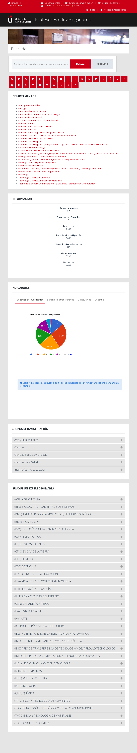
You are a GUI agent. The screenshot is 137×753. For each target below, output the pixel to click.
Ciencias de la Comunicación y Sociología (39, 114)
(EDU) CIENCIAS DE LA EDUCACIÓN (36, 574)
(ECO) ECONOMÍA (25, 566)
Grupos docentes (110, 2)
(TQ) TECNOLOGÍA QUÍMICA (31, 723)
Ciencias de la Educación (30, 117)
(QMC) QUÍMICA (24, 693)
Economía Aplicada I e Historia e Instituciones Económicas (47, 135)
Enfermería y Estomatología (32, 147)
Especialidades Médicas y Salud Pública (38, 150)
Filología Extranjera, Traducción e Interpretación (42, 156)
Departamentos (52, 2)
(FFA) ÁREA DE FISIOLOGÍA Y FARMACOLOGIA (42, 581)
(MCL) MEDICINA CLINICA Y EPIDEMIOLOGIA (42, 663)
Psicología (23, 174)
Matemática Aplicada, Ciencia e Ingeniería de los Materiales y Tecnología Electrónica (60, 168)
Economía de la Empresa (30, 141)
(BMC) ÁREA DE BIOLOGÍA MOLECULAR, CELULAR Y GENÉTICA (53, 514)
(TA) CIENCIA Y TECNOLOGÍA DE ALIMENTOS (42, 700)
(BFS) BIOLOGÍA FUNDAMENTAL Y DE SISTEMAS (44, 507)
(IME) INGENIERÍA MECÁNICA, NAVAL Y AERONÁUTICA (48, 641)
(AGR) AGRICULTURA (27, 499)
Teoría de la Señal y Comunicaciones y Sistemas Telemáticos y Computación (56, 183)
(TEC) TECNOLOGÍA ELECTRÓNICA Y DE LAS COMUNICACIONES (53, 708)
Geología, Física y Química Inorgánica (37, 162)
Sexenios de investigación (30, 299)
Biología (22, 108)
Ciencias (19, 447)
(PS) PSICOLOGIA (25, 686)
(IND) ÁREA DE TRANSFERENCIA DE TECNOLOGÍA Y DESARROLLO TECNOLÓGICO (64, 648)
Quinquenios (84, 299)
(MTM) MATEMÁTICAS (28, 671)
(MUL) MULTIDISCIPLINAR (30, 678)
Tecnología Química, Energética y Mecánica (40, 180)
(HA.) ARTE (20, 618)
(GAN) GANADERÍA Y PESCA (31, 604)
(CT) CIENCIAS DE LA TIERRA (31, 551)
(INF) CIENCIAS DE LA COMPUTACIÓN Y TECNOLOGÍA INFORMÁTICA (57, 656)
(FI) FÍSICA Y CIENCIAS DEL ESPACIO (36, 596)
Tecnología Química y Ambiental (34, 177)
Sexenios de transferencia (60, 299)
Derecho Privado (26, 123)
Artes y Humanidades (29, 105)
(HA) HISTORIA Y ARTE (28, 611)
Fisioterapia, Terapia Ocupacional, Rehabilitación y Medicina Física (51, 159)
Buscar (80, 63)
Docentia (99, 299)
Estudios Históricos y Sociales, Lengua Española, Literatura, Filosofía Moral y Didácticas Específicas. (68, 153)
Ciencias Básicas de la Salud (32, 111)
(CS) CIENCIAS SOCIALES (29, 544)
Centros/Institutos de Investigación (62, 5)
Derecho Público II (27, 129)
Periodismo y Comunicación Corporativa (38, 171)
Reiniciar (102, 63)
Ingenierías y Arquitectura (29, 469)
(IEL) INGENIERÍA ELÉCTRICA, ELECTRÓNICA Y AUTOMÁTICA (51, 633)
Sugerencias (19, 5)
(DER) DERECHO (24, 559)
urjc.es (14, 2)
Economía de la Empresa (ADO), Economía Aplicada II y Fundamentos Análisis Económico (62, 144)
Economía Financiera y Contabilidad (36, 138)
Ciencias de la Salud (26, 462)
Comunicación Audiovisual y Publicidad (38, 120)
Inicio (92, 9)
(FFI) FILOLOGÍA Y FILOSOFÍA (32, 589)
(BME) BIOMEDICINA (27, 522)
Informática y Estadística (30, 165)
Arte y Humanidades (26, 440)
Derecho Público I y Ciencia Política (35, 126)
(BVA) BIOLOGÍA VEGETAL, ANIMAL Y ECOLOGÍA (44, 529)
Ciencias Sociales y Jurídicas (30, 455)
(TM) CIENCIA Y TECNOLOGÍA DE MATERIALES (43, 715)
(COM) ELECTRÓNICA (27, 536)
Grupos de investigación (81, 2)
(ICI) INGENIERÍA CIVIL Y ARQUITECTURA (39, 626)
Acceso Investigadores (115, 9)
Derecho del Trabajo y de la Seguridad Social (41, 132)
